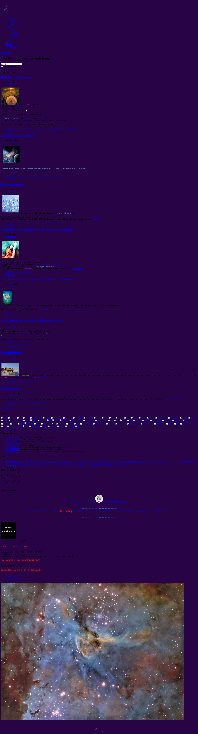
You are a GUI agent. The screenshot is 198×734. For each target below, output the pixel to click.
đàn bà (98, 462)
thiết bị (52, 128)
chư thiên (84, 462)
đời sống (104, 462)
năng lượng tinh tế (71, 465)
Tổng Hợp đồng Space (14, 578)
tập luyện (38, 177)
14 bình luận (10, 130)
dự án (8, 26)
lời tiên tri (13, 30)
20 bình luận (10, 405)
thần (36, 462)
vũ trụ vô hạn (6, 53)
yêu (31, 128)
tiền (79, 462)
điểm (12, 22)
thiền (31, 177)
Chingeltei (96, 465)
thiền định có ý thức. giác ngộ (18, 135)
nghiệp (116, 462)
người (151, 462)
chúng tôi (37, 128)
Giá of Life (14, 32)
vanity (35, 403)
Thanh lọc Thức (173, 462)
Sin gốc (180, 462)
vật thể (124, 465)
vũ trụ (72, 462)
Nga (11, 49)
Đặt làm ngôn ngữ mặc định (11, 429)
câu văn (8, 43)
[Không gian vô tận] (7, 14)
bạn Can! (9, 18)
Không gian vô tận (12, 128)
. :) (38, 229)
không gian (24, 128)
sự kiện (58, 128)
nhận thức (164, 462)
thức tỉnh (45, 128)
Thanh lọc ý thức (11, 388)
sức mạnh (66, 462)
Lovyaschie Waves (11, 352)
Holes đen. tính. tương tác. (16, 77)
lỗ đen (65, 128)
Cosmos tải (14, 34)
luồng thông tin (11, 28)
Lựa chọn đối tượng (12, 184)
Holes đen (72, 128)
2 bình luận (10, 179)
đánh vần (110, 462)
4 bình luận (10, 383)
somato (36, 465)
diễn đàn (13, 36)
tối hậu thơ (9, 41)
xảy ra (8, 465)
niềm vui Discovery (24, 465)
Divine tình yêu (44, 462)
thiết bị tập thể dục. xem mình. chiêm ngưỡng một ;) (31, 320)
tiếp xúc (13, 20)
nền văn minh (88, 465)
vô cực (4, 461)
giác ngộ (14, 465)
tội (76, 462)
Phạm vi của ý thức (49, 465)
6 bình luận (10, 275)
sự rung (58, 462)
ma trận (142, 462)
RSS (2, 68)
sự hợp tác (14, 24)
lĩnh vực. (57, 465)
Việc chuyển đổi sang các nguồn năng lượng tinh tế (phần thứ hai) (39, 279)
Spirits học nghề (16, 38)
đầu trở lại (4, 409)
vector (53, 462)
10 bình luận (10, 315)
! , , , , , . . (99, 511)
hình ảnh (114, 465)
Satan (31, 465)
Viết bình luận (11, 84)
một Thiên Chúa (91, 462)
